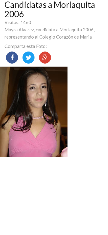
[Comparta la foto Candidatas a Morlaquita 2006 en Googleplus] (45, 58)
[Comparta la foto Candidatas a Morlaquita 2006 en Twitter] (28, 58)
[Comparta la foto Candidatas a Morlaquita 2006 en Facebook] (12, 58)
